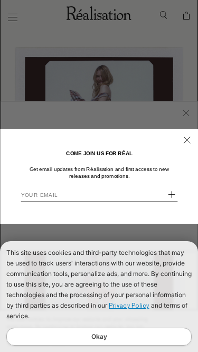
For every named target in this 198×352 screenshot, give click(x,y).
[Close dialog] (186, 139)
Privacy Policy (129, 305)
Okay (99, 336)
